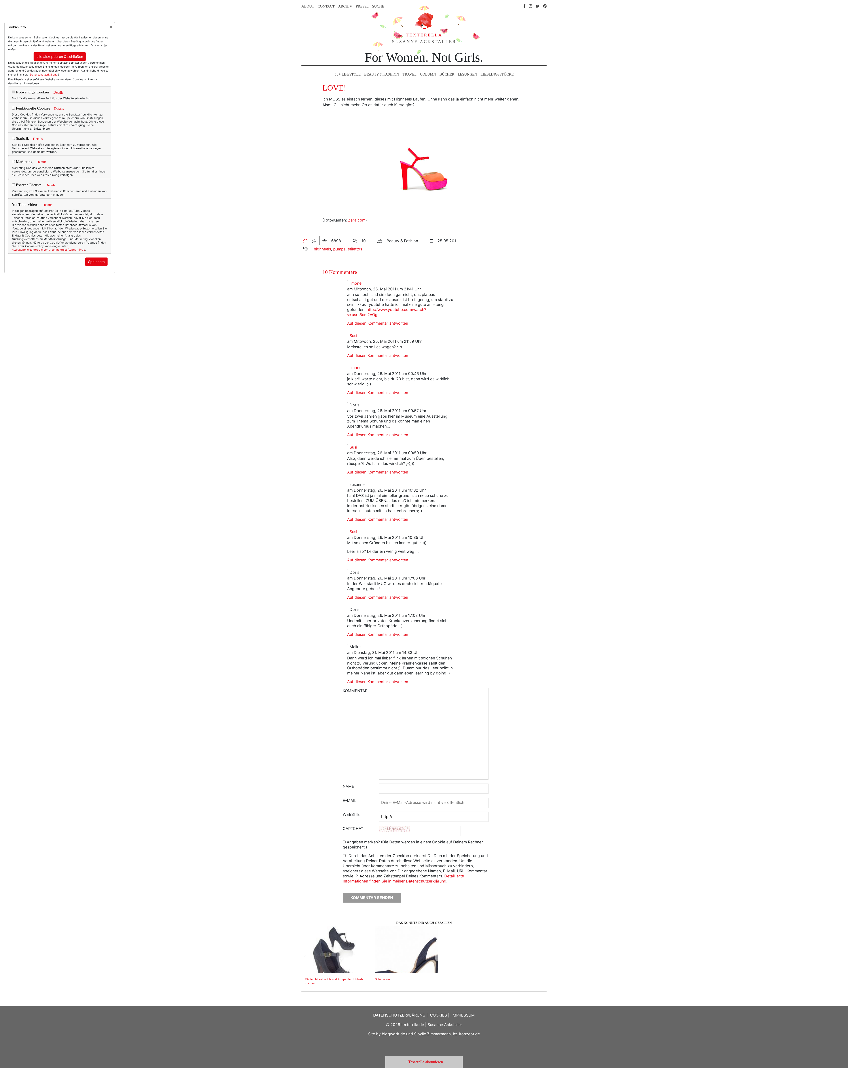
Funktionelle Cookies (32, 108)
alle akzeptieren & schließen (59, 56)
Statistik (22, 138)
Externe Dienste (28, 185)
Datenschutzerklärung (43, 74)
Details (58, 92)
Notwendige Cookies (32, 92)
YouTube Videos (25, 204)
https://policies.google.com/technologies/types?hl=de (48, 249)
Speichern (96, 261)
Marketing (23, 161)
